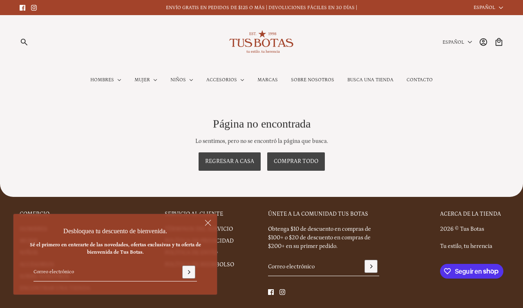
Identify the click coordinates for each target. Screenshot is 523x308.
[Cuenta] (483, 42)
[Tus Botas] (261, 42)
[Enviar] (188, 272)
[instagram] (33, 7)
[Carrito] (498, 42)
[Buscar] (24, 42)
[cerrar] (208, 223)
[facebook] (22, 7)
